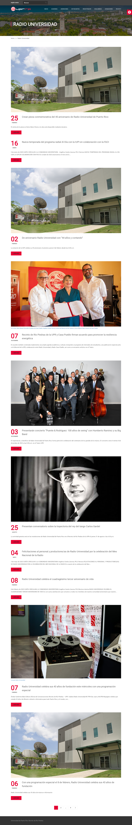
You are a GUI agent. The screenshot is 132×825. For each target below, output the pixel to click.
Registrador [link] (87, 9)
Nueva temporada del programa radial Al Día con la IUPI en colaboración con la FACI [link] (65, 142)
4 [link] (70, 808)
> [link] (75, 808)
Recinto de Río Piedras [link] (36, 821)
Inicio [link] (46, 9)
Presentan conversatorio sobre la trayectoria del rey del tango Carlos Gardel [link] (61, 526)
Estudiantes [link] (75, 9)
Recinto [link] (118, 9)
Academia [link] (54, 9)
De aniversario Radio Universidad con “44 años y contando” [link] (52, 237)
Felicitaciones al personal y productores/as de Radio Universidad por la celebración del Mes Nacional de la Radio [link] (69, 553)
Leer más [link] (16, 132)
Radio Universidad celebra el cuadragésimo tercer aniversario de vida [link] (58, 579)
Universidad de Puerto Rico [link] (19, 821)
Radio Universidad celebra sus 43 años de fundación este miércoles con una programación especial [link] (69, 688)
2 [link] (60, 808)
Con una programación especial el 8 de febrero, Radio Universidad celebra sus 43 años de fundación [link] (68, 784)
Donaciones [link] (109, 9)
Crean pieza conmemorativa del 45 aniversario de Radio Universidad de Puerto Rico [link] (65, 117)
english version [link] (15, 2)
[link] (129, 12)
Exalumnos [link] (98, 9)
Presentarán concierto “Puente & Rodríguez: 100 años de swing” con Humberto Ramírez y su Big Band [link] (71, 432)
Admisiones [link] (64, 9)
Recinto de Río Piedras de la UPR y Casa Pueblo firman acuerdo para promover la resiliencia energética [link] (69, 336)
